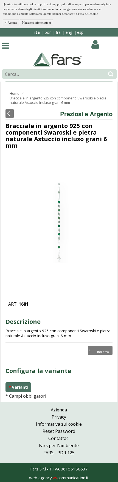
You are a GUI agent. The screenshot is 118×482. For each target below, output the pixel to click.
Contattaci (58, 438)
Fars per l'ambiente (59, 445)
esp (80, 32)
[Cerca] (111, 74)
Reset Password (59, 431)
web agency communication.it (59, 477)
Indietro (103, 351)
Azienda (59, 410)
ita (37, 32)
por (48, 32)
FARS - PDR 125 (59, 453)
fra (58, 32)
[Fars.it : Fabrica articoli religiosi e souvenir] (57, 59)
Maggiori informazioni (36, 22)
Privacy (59, 417)
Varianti (18, 387)
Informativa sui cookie (59, 424)
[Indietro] (9, 113)
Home (14, 93)
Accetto (12, 22)
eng (69, 32)
